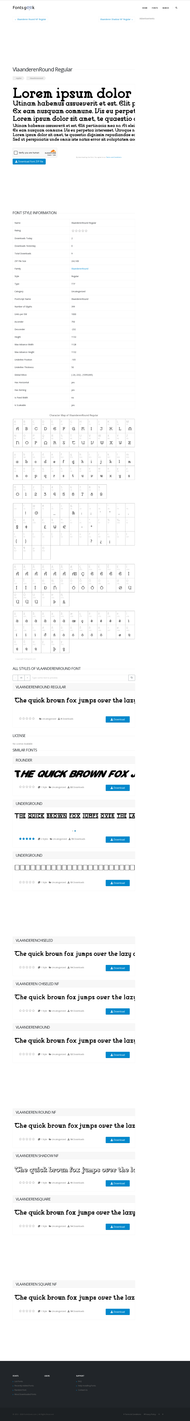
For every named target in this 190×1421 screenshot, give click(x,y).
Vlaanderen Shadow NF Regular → (116, 19)
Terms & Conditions (133, 1414)
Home (144, 8)
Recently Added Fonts (24, 1385)
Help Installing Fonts (87, 1385)
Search (165, 8)
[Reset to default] (131, 678)
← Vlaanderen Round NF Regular (30, 19)
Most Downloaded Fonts (25, 1394)
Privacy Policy (150, 1414)
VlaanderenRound (79, 268)
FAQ (80, 1381)
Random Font (20, 1390)
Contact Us (83, 1390)
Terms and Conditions (114, 157)
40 (21, 677)
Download (119, 719)
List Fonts (19, 1381)
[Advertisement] (74, 45)
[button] (73, 831)
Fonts (155, 8)
